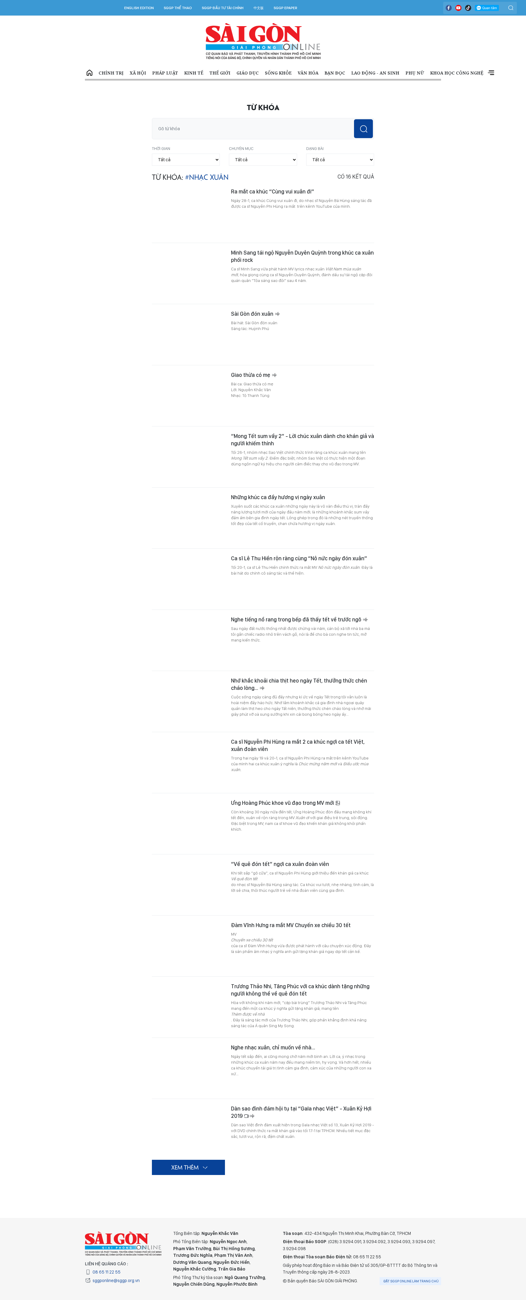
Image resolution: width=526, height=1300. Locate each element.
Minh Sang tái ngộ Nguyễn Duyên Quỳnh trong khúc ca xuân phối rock (302, 256)
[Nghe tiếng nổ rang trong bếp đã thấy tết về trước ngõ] (188, 640)
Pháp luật (165, 73)
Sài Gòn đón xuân (253, 314)
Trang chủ (89, 73)
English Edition (139, 8)
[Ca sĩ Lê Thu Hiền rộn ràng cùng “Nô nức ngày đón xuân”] (188, 579)
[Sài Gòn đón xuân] (188, 334)
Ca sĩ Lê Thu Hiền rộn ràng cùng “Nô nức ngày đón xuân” (299, 558)
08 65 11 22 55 (107, 1272)
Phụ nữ (414, 73)
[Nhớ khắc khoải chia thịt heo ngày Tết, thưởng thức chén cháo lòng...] (188, 701)
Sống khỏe (278, 73)
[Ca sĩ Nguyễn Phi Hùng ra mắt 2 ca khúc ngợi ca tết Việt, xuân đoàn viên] (188, 762)
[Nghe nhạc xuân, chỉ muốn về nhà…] (188, 1068)
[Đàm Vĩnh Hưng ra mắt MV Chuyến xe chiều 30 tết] (188, 946)
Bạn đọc (334, 73)
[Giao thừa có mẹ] (188, 395)
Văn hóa (308, 73)
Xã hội (138, 73)
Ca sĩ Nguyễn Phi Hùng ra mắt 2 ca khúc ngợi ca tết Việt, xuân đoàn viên (298, 745)
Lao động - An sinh (375, 73)
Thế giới (219, 73)
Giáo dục (248, 73)
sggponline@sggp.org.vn (116, 1280)
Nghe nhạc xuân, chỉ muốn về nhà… (273, 1047)
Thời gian (161, 148)
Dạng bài (315, 148)
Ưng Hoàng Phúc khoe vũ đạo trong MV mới (283, 803)
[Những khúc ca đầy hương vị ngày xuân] (188, 518)
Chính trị (111, 73)
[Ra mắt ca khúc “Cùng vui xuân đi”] (188, 212)
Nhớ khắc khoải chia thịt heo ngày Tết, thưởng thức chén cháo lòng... (299, 684)
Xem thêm (491, 73)
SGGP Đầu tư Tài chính (223, 8)
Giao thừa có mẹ (251, 375)
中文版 (259, 8)
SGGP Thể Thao (178, 8)
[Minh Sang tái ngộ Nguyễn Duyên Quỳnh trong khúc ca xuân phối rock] (188, 273)
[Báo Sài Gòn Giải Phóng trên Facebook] (449, 8)
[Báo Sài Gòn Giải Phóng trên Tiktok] (468, 8)
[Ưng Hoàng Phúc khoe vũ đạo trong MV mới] (188, 823)
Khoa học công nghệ (456, 73)
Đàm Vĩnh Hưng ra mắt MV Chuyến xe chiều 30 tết (291, 925)
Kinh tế (193, 73)
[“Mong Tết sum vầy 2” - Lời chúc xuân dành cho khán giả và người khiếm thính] (188, 457)
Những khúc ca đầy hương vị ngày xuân (278, 497)
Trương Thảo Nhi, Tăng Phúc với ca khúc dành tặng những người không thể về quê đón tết (300, 990)
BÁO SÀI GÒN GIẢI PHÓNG (263, 41)
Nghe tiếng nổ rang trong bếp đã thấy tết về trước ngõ (297, 619)
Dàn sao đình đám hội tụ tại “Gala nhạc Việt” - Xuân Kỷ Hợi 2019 (301, 1112)
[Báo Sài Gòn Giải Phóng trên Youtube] (458, 8)
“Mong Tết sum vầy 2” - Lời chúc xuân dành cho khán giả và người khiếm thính (302, 440)
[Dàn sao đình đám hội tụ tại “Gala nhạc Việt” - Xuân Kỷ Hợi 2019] (188, 1129)
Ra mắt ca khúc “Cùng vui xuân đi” (272, 191)
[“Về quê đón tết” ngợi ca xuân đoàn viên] (188, 884)
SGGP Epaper (285, 8)
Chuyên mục (241, 148)
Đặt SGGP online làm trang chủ (411, 1281)
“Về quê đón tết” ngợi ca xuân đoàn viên (280, 864)
